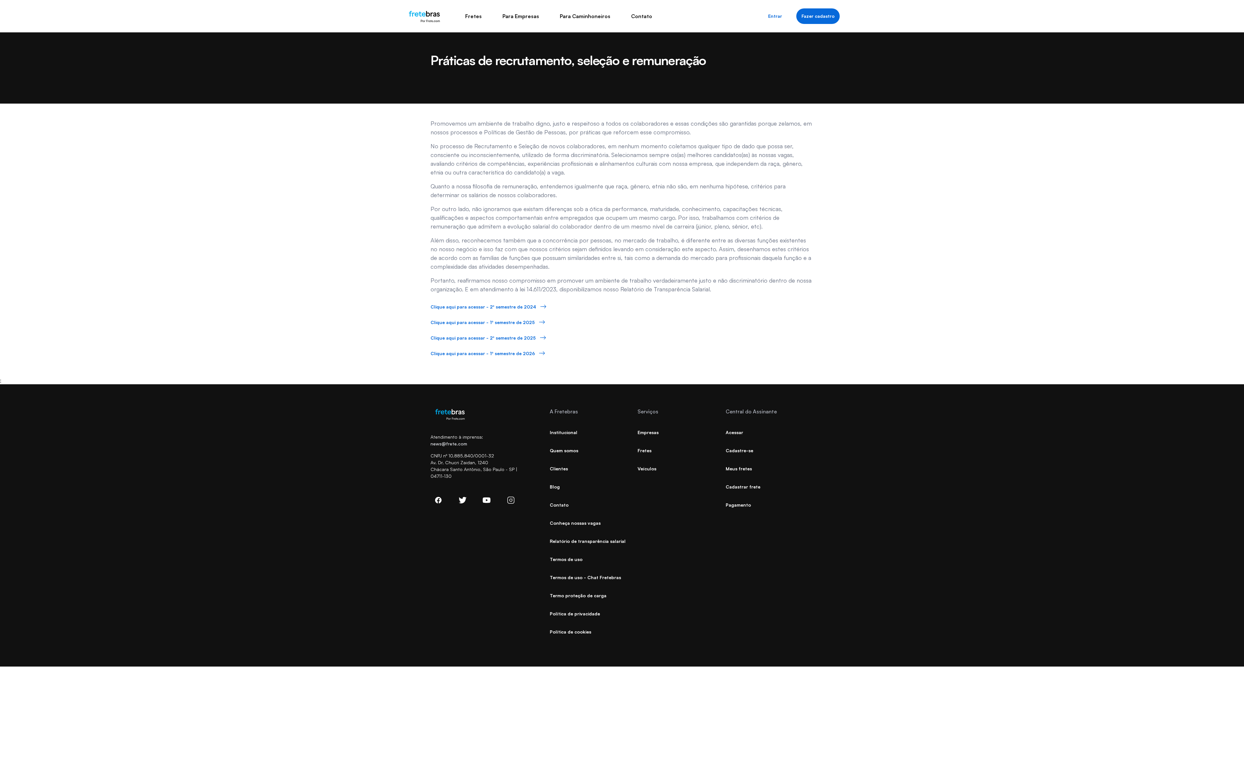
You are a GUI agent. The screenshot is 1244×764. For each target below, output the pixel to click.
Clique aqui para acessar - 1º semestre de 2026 (483, 353)
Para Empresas (520, 16)
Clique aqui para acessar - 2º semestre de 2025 (483, 338)
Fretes (473, 16)
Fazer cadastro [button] (818, 16)
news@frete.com (449, 443)
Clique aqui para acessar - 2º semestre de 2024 (483, 306)
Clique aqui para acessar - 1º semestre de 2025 (483, 322)
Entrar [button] (775, 16)
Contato (641, 16)
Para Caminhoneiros (585, 16)
